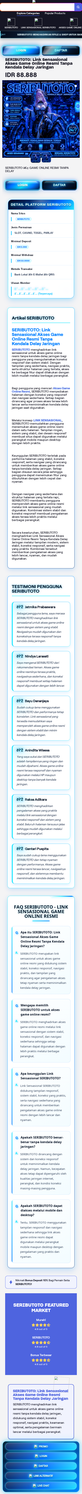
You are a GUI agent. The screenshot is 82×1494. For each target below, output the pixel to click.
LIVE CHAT (43, 1485)
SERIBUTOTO (21, 349)
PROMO (43, 1446)
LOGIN (21, 50)
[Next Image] (77, 119)
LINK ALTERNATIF (43, 1476)
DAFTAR (61, 50)
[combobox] (37, 7)
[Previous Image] (5, 119)
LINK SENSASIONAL (47, 420)
